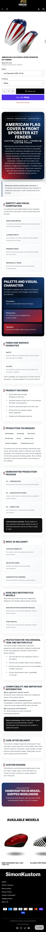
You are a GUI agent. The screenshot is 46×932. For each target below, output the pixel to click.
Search (4, 882)
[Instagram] (21, 928)
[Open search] (7, 9)
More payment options (23, 102)
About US (5, 902)
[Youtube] (28, 928)
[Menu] (2, 9)
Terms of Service (7, 885)
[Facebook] (17, 928)
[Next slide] (42, 845)
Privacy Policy (7, 892)
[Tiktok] (25, 928)
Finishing (5, 79)
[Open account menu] (38, 9)
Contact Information (8, 895)
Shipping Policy (7, 899)
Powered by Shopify (30, 921)
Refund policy (6, 888)
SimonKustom (19, 921)
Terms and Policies (23, 924)
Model (4, 69)
